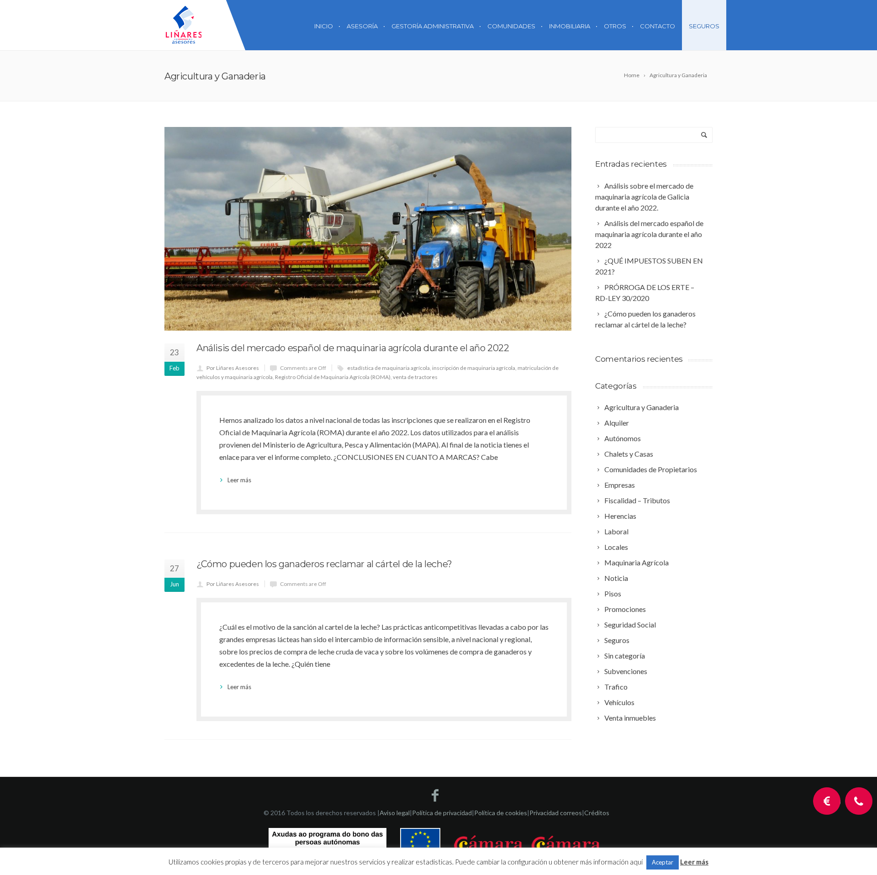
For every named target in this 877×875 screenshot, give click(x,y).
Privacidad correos (555, 813)
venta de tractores (415, 377)
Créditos (596, 813)
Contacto (657, 26)
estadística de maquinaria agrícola (388, 367)
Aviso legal (395, 813)
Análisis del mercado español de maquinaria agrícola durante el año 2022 (352, 348)
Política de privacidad (442, 813)
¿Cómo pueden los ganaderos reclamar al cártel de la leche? (324, 564)
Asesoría (362, 26)
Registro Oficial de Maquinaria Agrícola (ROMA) (333, 377)
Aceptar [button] (662, 862)
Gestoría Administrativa (432, 26)
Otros (615, 26)
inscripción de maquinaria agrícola (473, 367)
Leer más (239, 480)
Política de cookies (500, 813)
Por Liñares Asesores (232, 367)
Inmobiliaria (569, 26)
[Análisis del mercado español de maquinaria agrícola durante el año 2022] (367, 229)
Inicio (323, 26)
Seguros (704, 26)
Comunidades (511, 26)
